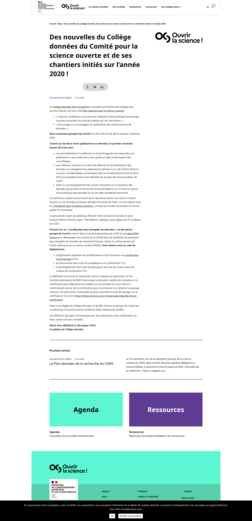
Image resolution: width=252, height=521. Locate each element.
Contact (188, 491)
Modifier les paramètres (130, 516)
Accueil (52, 23)
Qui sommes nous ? (171, 7)
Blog (60, 23)
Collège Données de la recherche (71, 106)
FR (207, 7)
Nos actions (118, 7)
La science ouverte (98, 7)
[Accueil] (73, 6)
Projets (106, 491)
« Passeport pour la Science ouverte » (73, 205)
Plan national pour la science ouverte (103, 110)
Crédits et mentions (148, 496)
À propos (142, 491)
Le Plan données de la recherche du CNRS (81, 363)
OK (112, 516)
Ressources (135, 7)
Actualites (151, 7)
